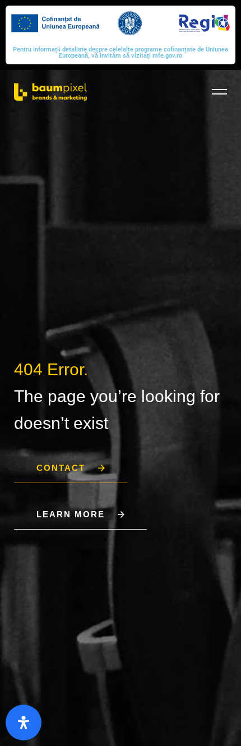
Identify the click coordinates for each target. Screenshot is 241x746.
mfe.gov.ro (167, 55)
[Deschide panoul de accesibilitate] (23, 722)
